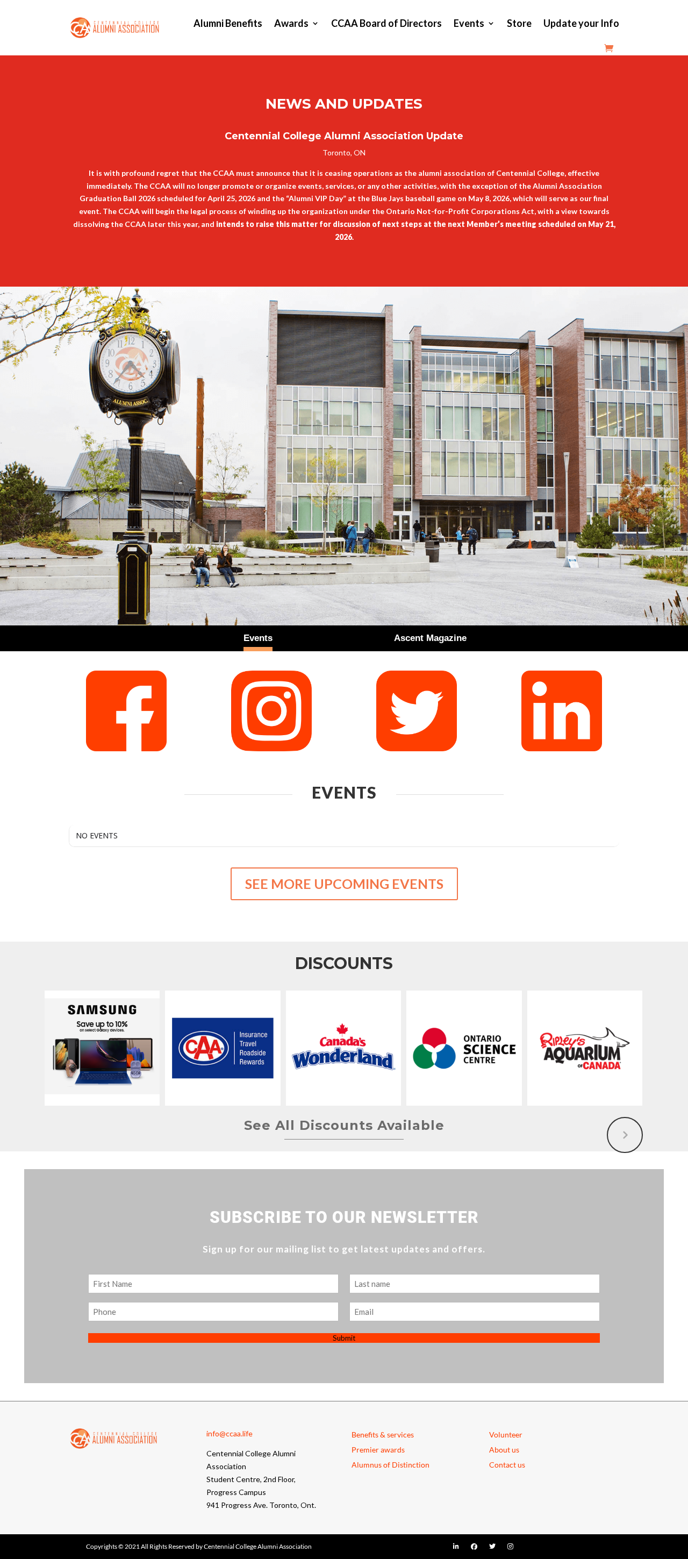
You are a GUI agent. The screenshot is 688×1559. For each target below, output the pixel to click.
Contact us (507, 1464)
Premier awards (378, 1449)
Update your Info (581, 23)
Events (469, 23)
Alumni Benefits (228, 23)
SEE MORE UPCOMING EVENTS (344, 883)
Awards (291, 23)
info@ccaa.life (229, 1433)
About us (504, 1449)
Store (519, 23)
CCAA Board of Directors (386, 23)
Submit (344, 1338)
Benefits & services (383, 1434)
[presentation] (625, 1135)
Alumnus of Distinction (390, 1464)
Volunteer (505, 1434)
